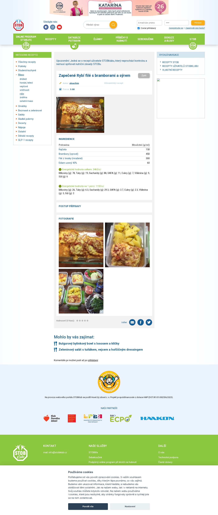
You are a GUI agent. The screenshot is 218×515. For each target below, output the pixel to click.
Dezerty (22, 123)
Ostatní (22, 131)
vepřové (24, 86)
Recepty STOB (170, 62)
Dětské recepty (26, 135)
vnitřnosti (24, 90)
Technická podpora (168, 457)
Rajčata (63, 149)
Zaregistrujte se (176, 28)
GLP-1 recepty (25, 140)
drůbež (23, 79)
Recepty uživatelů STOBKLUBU (180, 66)
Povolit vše (88, 506)
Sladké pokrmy (26, 118)
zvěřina (23, 97)
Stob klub (18, 25)
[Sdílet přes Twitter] (149, 322)
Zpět (143, 75)
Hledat (113, 25)
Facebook (46, 27)
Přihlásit (198, 23)
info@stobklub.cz (58, 452)
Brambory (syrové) (68, 153)
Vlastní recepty (172, 69)
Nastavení (130, 506)
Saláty (21, 114)
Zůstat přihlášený (148, 28)
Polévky (22, 66)
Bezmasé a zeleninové (30, 110)
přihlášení (93, 360)
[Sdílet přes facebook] (140, 322)
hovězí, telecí (26, 82)
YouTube (59, 27)
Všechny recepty (27, 62)
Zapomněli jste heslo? (195, 28)
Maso (21, 74)
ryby (22, 93)
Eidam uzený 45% (68, 162)
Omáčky (22, 106)
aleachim (74, 83)
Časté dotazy (165, 462)
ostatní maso (26, 101)
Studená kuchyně (27, 70)
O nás (161, 452)
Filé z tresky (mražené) (71, 158)
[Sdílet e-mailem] (132, 322)
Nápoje (22, 127)
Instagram (52, 27)
